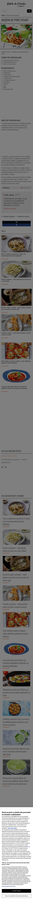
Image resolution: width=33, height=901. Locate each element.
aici (29, 846)
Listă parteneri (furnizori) (8, 886)
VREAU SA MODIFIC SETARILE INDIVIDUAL (16, 896)
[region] (16, 854)
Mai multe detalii (12, 828)
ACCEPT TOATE (16, 891)
